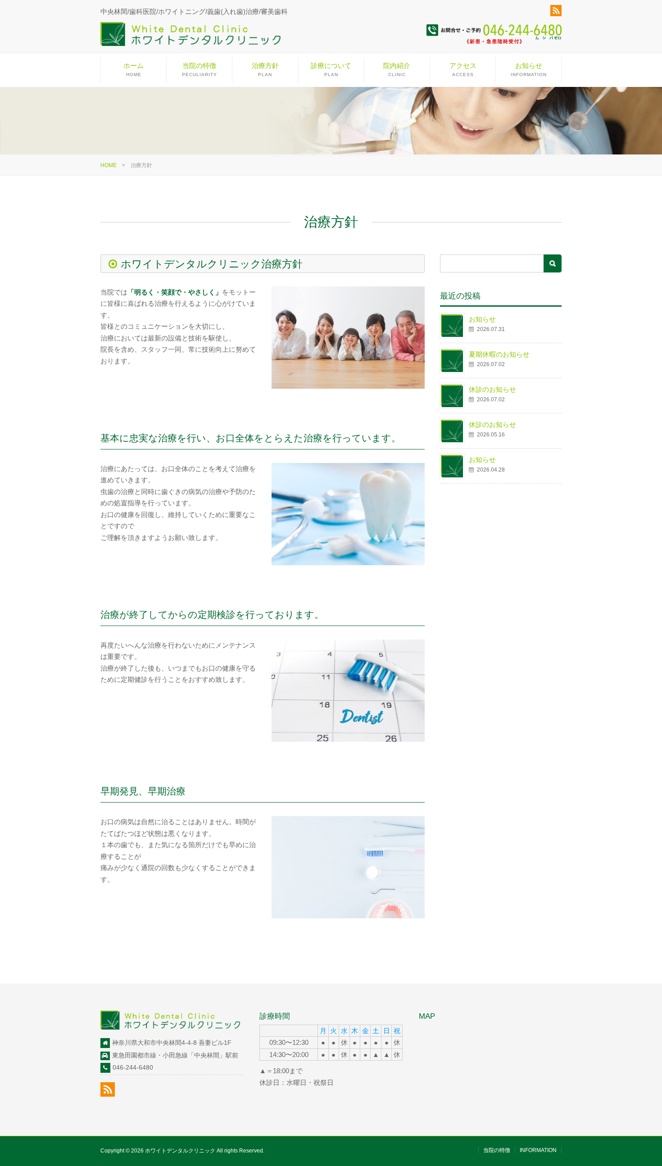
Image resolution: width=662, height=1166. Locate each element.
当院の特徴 (199, 69)
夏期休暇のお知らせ (499, 354)
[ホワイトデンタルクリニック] (190, 37)
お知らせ (529, 69)
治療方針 (265, 69)
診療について (331, 69)
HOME (108, 165)
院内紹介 (396, 69)
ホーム (133, 69)
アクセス (462, 69)
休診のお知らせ (492, 389)
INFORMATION (538, 1150)
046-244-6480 (133, 1067)
